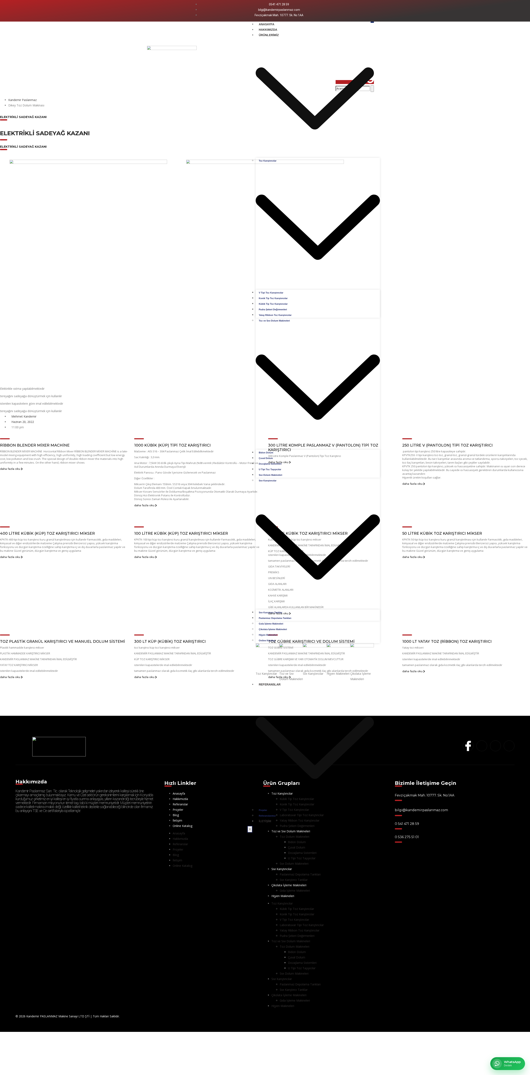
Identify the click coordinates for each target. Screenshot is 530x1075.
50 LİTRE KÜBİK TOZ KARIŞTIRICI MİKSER (442, 533)
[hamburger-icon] (372, 22)
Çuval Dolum (266, 458)
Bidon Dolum (266, 452)
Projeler (263, 810)
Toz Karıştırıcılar (282, 903)
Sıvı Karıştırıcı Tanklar (270, 612)
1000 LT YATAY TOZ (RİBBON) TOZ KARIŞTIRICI (447, 641)
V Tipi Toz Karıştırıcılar (271, 292)
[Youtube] (169, 10)
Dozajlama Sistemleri (270, 464)
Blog (176, 815)
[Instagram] (162, 10)
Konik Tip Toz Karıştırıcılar (273, 298)
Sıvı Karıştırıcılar (281, 869)
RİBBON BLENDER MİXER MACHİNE (35, 445)
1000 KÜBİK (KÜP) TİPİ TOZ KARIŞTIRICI (172, 445)
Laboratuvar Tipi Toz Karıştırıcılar (302, 925)
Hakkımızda (268, 29)
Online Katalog (267, 640)
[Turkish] (385, 11)
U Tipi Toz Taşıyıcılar (270, 469)
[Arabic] (369, 11)
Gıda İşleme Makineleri (271, 623)
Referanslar (180, 804)
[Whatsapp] (176, 10)
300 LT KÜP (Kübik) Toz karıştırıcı (170, 641)
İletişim (265, 821)
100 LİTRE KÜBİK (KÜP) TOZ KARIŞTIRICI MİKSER (181, 533)
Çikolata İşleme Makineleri (273, 629)
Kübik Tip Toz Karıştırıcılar (273, 304)
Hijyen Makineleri (268, 635)
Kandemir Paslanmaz (22, 100)
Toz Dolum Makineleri (294, 837)
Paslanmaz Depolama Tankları (275, 618)
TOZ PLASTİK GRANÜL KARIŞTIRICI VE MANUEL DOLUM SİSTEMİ (62, 641)
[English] (374, 11)
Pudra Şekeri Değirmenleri (273, 309)
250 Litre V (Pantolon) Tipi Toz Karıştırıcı (447, 445)
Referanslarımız (267, 815)
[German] (380, 11)
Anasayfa (266, 24)
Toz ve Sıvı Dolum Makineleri (290, 941)
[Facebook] (155, 10)
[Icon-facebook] (468, 745)
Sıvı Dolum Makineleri (270, 475)
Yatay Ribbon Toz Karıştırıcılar (275, 315)
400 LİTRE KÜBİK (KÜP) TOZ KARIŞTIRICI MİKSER (47, 533)
